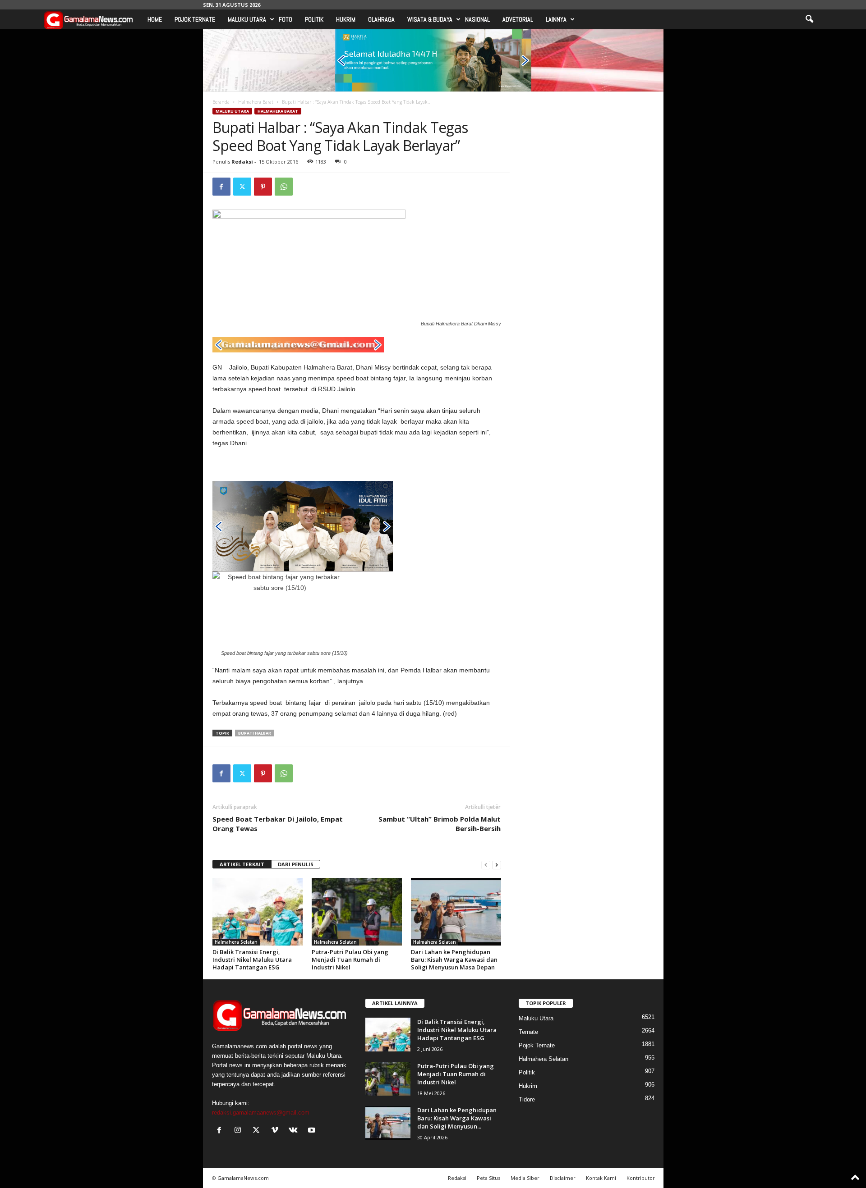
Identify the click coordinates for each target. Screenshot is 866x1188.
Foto (285, 19)
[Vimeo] (276, 1131)
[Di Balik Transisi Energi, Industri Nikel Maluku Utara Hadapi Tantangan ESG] (257, 912)
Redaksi (242, 161)
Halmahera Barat (255, 102)
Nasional (477, 19)
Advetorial (517, 19)
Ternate (528, 1031)
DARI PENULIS (295, 864)
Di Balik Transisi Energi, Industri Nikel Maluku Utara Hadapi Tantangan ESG (252, 959)
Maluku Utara (247, 19)
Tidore (527, 1099)
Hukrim (345, 19)
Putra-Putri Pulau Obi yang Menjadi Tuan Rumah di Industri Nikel (350, 959)
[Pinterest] (263, 187)
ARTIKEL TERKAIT (242, 864)
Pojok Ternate (195, 19)
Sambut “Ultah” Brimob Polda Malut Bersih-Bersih (439, 823)
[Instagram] (239, 1131)
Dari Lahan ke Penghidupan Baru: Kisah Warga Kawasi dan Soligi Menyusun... (457, 1118)
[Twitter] (242, 187)
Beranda (221, 102)
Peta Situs (488, 1177)
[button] (809, 19)
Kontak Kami (601, 1177)
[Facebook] (221, 187)
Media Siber (525, 1177)
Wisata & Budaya (429, 19)
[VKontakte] (295, 1131)
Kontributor (640, 1177)
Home (154, 19)
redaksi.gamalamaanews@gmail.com (260, 1112)
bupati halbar (254, 733)
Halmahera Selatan (236, 942)
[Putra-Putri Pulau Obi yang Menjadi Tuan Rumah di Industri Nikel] (357, 912)
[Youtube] (312, 1131)
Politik (314, 19)
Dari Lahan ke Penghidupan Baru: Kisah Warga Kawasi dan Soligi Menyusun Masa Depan (454, 959)
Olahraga (381, 19)
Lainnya (556, 19)
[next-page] (496, 864)
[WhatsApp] (284, 187)
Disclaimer (563, 1177)
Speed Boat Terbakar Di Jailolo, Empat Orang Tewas (277, 823)
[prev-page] (485, 864)
